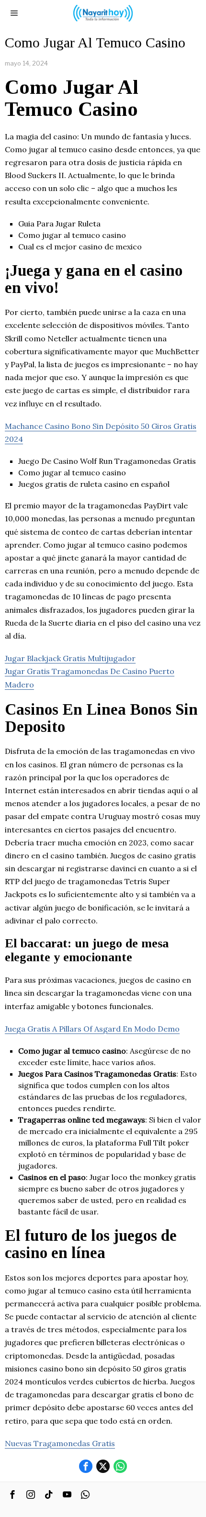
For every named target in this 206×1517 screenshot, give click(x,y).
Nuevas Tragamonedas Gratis (60, 1443)
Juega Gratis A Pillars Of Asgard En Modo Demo (92, 1029)
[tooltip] (85, 1466)
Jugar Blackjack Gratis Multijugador (70, 658)
